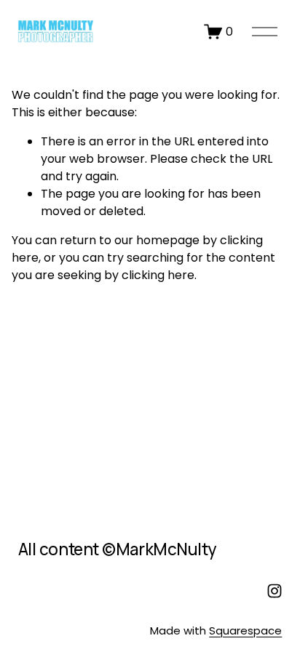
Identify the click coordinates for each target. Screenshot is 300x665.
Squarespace (245, 630)
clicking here (158, 275)
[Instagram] (274, 591)
